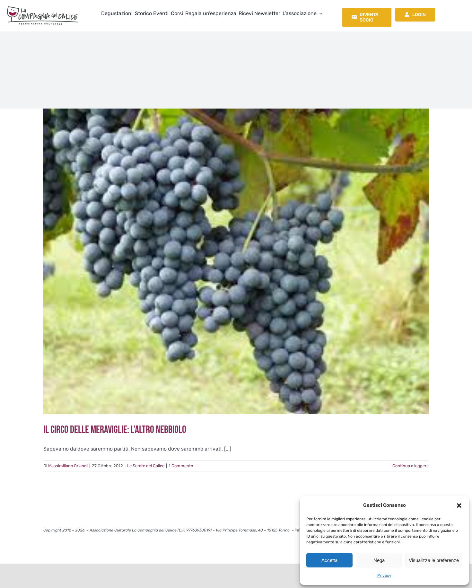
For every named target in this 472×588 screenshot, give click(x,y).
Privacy (384, 575)
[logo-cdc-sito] (42, 6)
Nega (379, 560)
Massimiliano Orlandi (68, 465)
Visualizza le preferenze (434, 560)
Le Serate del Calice (145, 465)
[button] (459, 505)
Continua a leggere (410, 465)
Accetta (329, 560)
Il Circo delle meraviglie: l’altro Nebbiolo (114, 430)
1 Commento (181, 465)
